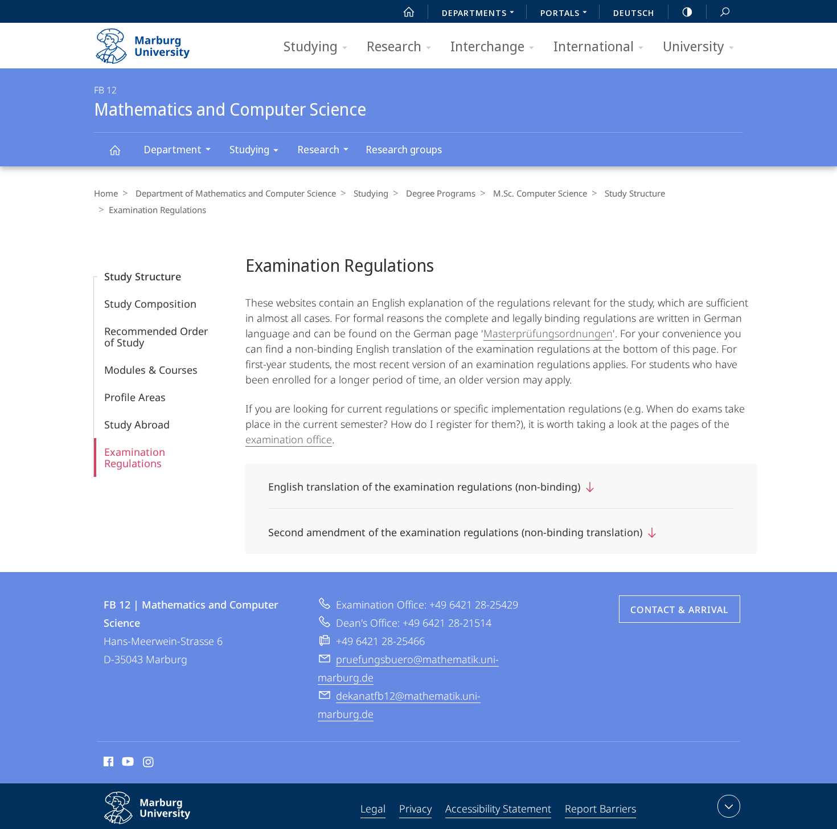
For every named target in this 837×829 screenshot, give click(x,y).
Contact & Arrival (679, 609)
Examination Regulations (134, 457)
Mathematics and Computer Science (114, 149)
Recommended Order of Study (156, 336)
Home (106, 193)
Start (409, 11)
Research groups (404, 149)
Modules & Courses (151, 370)
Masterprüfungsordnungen (548, 333)
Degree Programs (440, 193)
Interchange (487, 45)
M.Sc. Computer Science (540, 193)
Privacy (415, 808)
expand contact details (728, 806)
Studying (311, 45)
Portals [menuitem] (560, 12)
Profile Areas (135, 397)
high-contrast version (687, 11)
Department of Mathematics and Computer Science (236, 193)
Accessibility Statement (498, 808)
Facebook (107, 763)
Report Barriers (600, 808)
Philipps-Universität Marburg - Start (165, 42)
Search (725, 11)
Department (172, 149)
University (693, 45)
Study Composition (150, 304)
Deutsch (633, 12)
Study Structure (635, 193)
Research (394, 45)
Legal (372, 808)
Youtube (127, 763)
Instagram (149, 763)
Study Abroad (137, 424)
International (593, 45)
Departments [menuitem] (474, 12)
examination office (288, 439)
